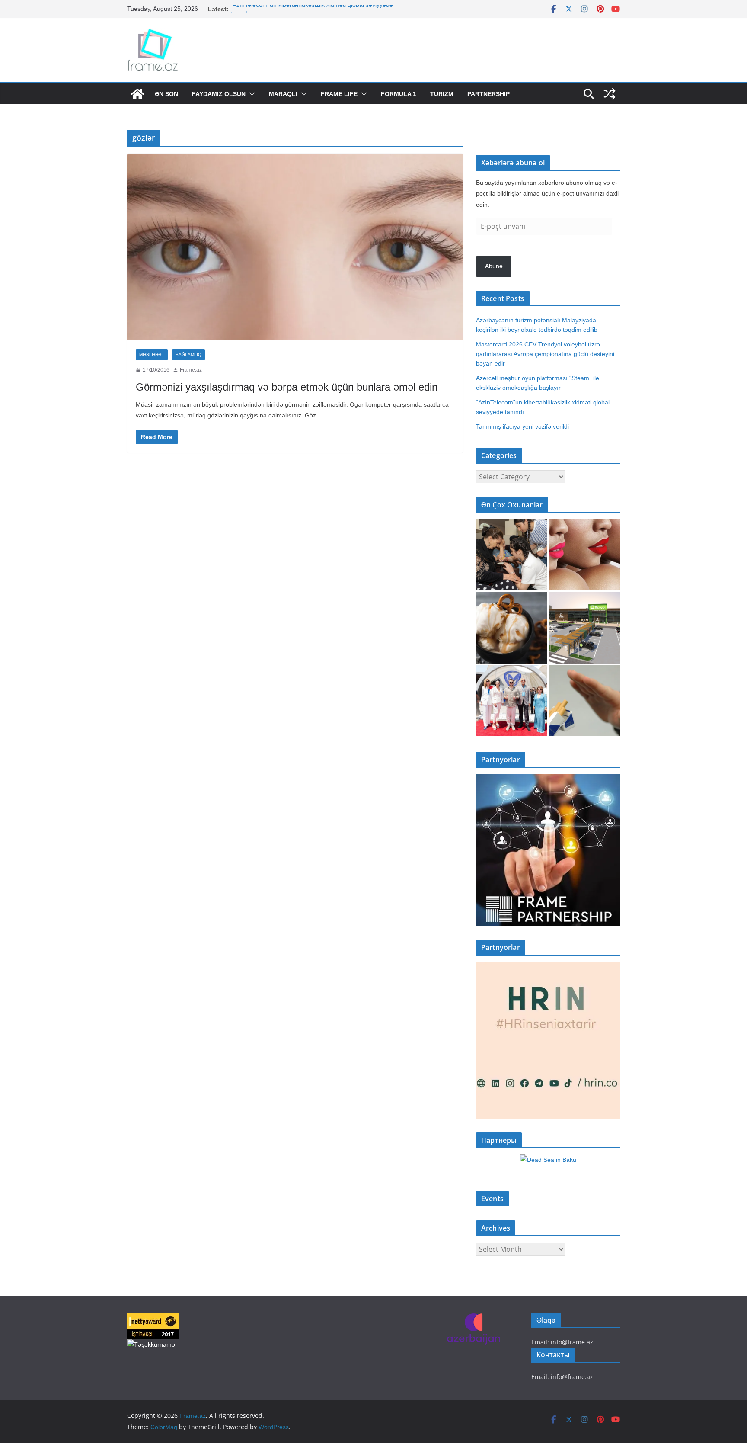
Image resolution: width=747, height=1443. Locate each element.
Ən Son (166, 93)
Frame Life (339, 93)
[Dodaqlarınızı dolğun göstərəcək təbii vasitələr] (584, 555)
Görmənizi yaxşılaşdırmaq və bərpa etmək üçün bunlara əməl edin (286, 387)
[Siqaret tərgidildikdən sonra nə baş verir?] (584, 701)
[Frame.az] (137, 93)
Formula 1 (398, 93)
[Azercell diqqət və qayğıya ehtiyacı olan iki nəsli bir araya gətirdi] (511, 555)
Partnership (488, 93)
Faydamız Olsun (219, 93)
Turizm (441, 93)
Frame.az (191, 370)
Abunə (494, 266)
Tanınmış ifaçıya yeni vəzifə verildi (522, 426)
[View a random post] (609, 93)
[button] (250, 94)
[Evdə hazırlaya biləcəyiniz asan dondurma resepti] (511, 628)
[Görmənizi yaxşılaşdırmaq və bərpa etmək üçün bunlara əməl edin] (295, 247)
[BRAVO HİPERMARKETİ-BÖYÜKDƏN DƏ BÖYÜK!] (584, 628)
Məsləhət (151, 354)
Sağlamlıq (188, 354)
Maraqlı (283, 93)
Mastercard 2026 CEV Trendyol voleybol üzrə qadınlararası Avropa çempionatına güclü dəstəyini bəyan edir (545, 354)
